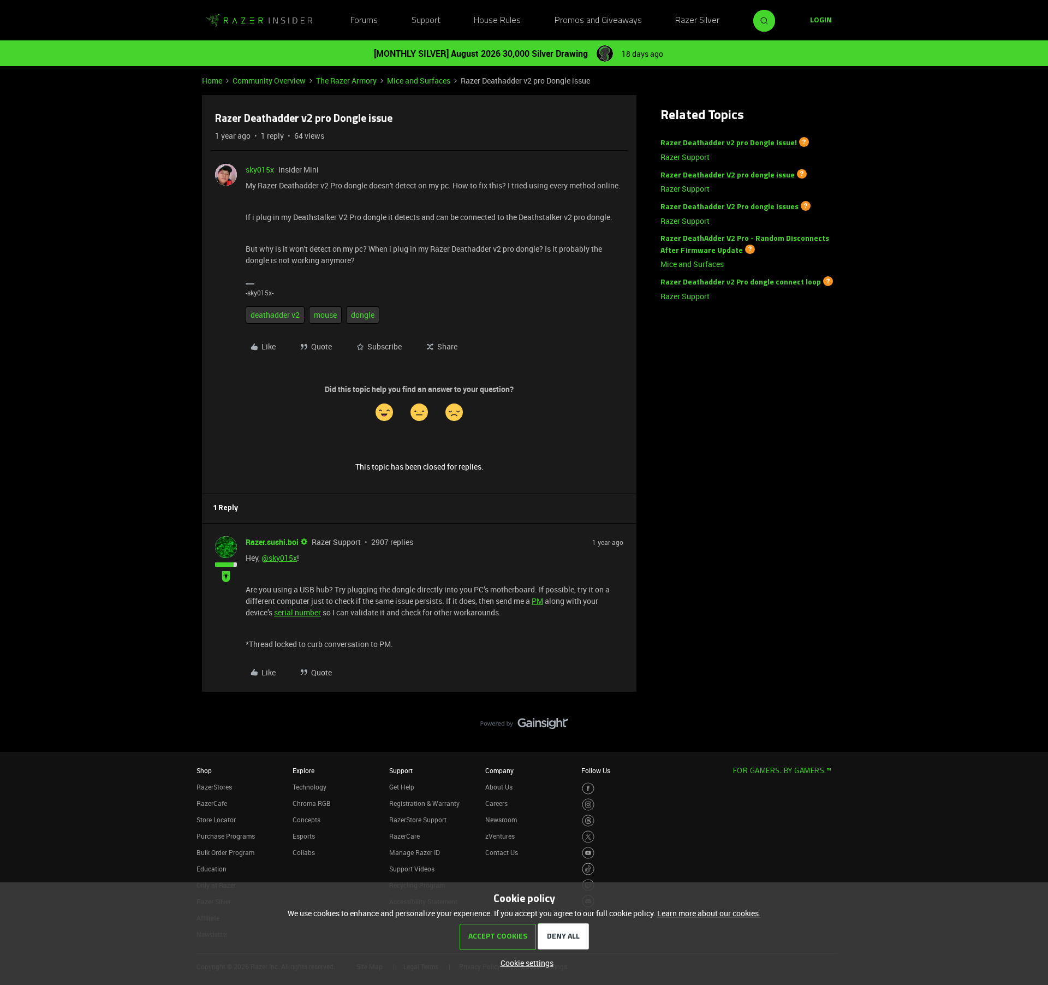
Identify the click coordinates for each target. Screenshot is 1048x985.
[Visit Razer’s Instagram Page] (588, 804)
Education (211, 868)
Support (426, 20)
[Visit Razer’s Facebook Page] (588, 789)
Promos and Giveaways (598, 20)
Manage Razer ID (414, 852)
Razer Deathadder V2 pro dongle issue (727, 175)
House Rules (497, 20)
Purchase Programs (225, 836)
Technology (309, 786)
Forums (364, 20)
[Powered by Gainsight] (524, 726)
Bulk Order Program (225, 852)
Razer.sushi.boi (272, 542)
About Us (499, 786)
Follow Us (595, 770)
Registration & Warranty (424, 803)
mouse (325, 315)
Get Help (401, 786)
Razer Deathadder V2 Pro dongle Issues (729, 207)
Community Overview (269, 80)
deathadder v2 (275, 315)
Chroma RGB (312, 803)
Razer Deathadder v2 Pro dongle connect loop (740, 282)
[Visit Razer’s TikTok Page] (588, 869)
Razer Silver (697, 20)
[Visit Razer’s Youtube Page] (588, 853)
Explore (303, 770)
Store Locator (216, 819)
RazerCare (404, 836)
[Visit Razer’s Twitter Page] (588, 837)
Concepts (306, 819)
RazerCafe (211, 803)
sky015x (260, 169)
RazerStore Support (417, 819)
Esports (304, 836)
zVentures (500, 836)
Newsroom (501, 819)
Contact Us (501, 852)
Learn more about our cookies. (709, 913)
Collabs (304, 852)
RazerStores (214, 786)
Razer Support (685, 157)
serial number (297, 612)
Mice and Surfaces (418, 80)
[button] (821, 21)
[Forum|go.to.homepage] (259, 21)
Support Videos (411, 868)
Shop (204, 770)
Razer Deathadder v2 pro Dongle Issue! (728, 143)
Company (499, 770)
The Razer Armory (346, 80)
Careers (496, 803)
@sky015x (279, 558)
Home (212, 80)
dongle (362, 315)
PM (537, 601)
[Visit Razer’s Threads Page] (588, 821)
